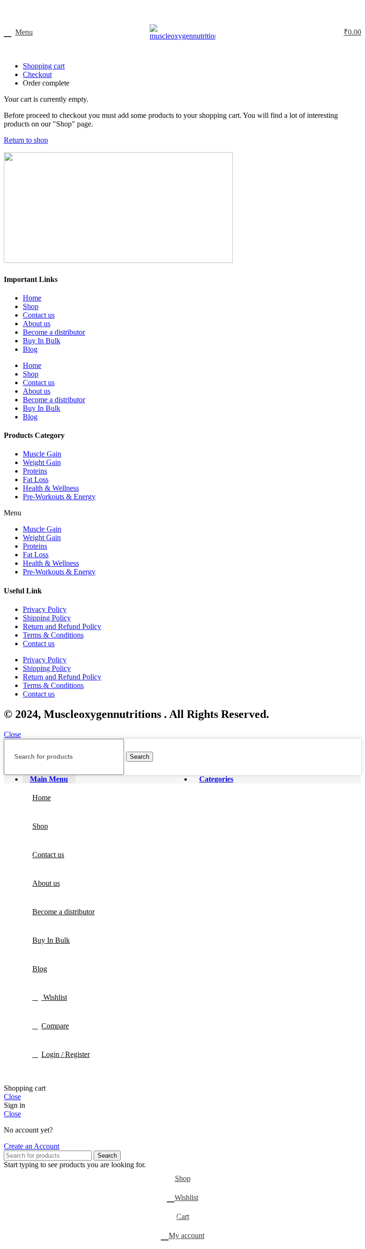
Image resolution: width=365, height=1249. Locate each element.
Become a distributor (54, 332)
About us (36, 324)
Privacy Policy (45, 609)
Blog (30, 349)
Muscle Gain (42, 454)
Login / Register (65, 1054)
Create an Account (31, 1146)
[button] (182, 513)
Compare (55, 1026)
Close (12, 734)
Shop (30, 306)
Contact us (39, 315)
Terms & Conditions (53, 635)
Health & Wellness (51, 488)
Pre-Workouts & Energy (59, 497)
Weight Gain (42, 462)
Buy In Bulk (41, 341)
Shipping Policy (47, 618)
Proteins (35, 471)
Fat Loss (35, 479)
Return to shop (26, 140)
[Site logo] (182, 36)
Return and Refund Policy (62, 626)
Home (32, 298)
